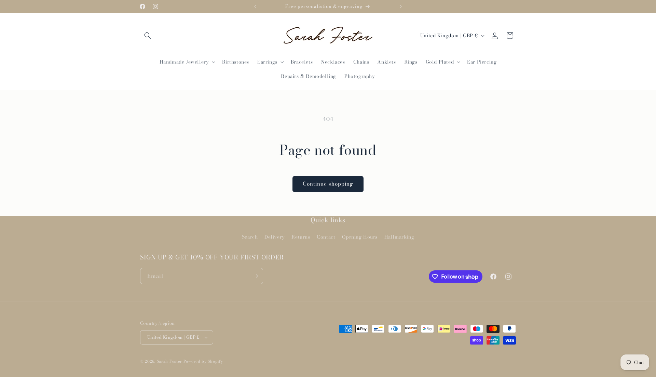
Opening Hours (360, 237)
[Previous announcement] (255, 6)
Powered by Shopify (203, 361)
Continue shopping (328, 184)
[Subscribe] (255, 276)
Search (250, 237)
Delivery (274, 237)
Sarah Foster (169, 361)
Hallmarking (399, 237)
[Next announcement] (400, 6)
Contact (326, 237)
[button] (147, 35)
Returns (300, 237)
